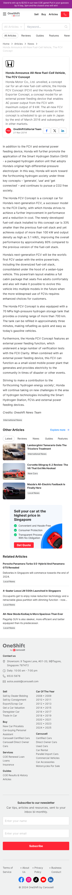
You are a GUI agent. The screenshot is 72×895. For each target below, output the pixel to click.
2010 (39, 699)
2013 (48, 703)
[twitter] (54, 131)
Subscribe (36, 846)
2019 (48, 715)
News (31, 43)
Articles (18, 43)
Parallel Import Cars (47, 753)
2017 (48, 711)
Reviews (26, 35)
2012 (39, 703)
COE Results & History (15, 775)
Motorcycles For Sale (48, 765)
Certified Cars (44, 738)
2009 (48, 695)
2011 (48, 699)
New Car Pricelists (13, 726)
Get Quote (24, 545)
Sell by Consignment (14, 699)
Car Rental (42, 750)
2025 (48, 727)
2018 (39, 715)
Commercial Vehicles (47, 757)
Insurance (8, 764)
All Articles (11, 26)
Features (54, 35)
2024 (39, 727)
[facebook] (46, 131)
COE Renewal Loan (13, 756)
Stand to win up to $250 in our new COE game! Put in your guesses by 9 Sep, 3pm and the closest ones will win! (36, 4)
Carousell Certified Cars (16, 738)
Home (6, 43)
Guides (40, 35)
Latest (8, 438)
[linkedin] (62, 131)
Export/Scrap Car (13, 703)
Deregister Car (11, 711)
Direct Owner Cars (46, 742)
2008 (39, 695)
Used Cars (42, 746)
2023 (48, 723)
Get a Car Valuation (14, 707)
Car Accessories (45, 761)
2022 (39, 723)
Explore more (57, 429)
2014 (39, 707)
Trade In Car (10, 715)
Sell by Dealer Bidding (15, 695)
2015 (48, 707)
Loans (6, 760)
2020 (39, 719)
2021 (48, 719)
